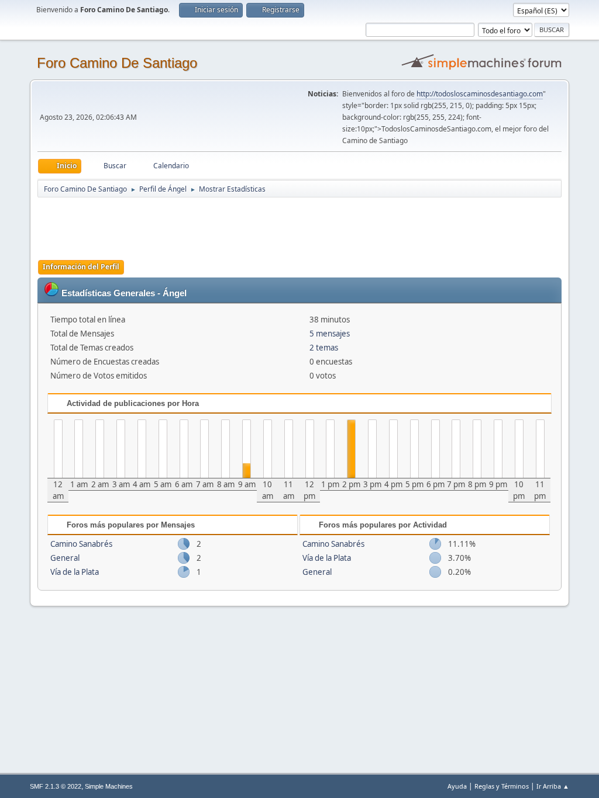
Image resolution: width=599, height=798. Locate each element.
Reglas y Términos (501, 786)
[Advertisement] (243, 225)
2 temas (323, 347)
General (65, 558)
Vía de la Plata (74, 572)
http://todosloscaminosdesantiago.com (479, 94)
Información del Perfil (81, 267)
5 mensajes (329, 333)
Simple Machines (109, 786)
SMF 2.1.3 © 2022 (55, 786)
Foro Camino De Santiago (117, 63)
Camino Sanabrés (81, 544)
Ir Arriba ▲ (552, 786)
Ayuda (457, 786)
